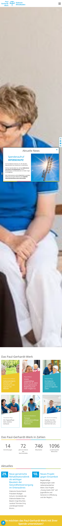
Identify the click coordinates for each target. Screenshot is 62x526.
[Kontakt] (60, 143)
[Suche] (60, 145)
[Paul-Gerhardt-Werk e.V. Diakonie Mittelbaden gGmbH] (13, 3)
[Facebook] (60, 141)
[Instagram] (60, 138)
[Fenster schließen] (57, 149)
